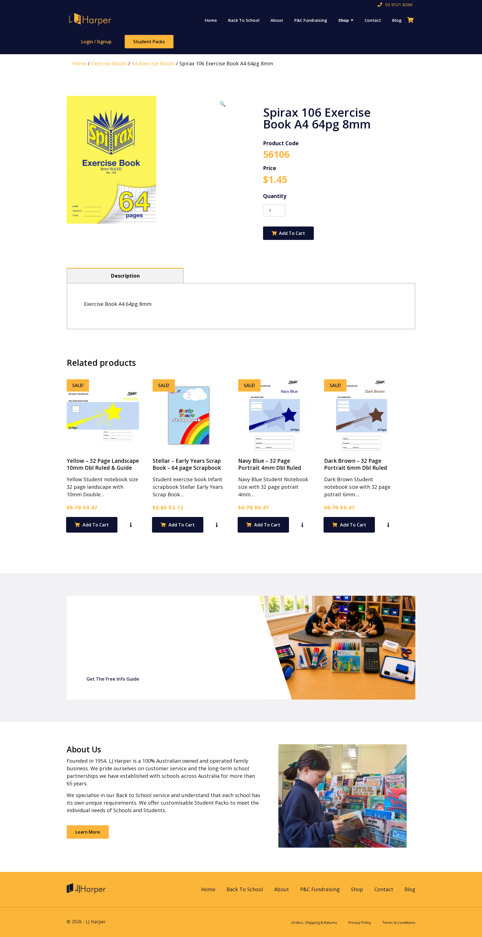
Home (211, 20)
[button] (223, 104)
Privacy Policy (359, 922)
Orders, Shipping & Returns (314, 922)
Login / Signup (96, 42)
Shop (343, 20)
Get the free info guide (112, 679)
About (277, 20)
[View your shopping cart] (411, 20)
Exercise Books (109, 63)
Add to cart (292, 233)
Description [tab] (125, 275)
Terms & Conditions (398, 922)
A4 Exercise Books (153, 63)
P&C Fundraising (310, 20)
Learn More (87, 832)
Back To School (243, 20)
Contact (373, 20)
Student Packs (149, 42)
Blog (397, 20)
